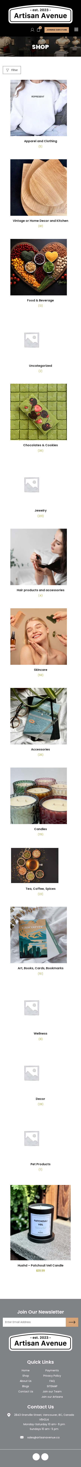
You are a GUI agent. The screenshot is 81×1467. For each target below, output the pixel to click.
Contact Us (25, 1391)
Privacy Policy (52, 1376)
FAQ (52, 1381)
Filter (14, 70)
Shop (25, 1376)
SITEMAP (52, 1386)
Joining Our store (57, 29)
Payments (52, 1370)
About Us (25, 1381)
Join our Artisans (52, 1397)
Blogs (25, 1386)
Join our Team (52, 1391)
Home (26, 1370)
